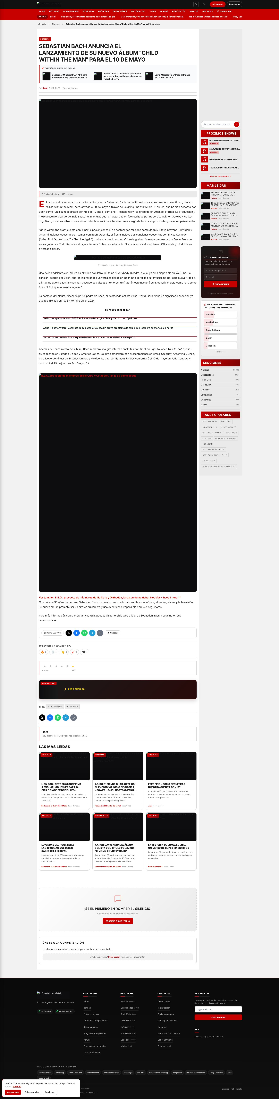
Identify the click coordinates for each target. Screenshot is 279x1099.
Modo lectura (54, 633)
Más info (17, 1086)
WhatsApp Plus (210, 427)
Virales (193, 11)
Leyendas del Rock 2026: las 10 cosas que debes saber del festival (57, 847)
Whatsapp (226, 422)
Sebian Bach (72, 707)
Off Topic (207, 11)
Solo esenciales (32, 1092)
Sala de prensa (91, 1027)
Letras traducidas (92, 1052)
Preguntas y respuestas (95, 1033)
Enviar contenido (166, 1014)
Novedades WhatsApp (225, 438)
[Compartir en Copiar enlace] (100, 633)
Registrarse (234, 4)
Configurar (50, 1092)
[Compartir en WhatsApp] (84, 633)
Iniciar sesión (164, 1008)
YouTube (207, 438)
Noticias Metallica (212, 433)
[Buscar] (203, 4)
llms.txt (239, 1089)
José (45, 88)
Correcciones (91, 1093)
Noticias (54, 11)
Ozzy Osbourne (210, 455)
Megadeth (208, 444)
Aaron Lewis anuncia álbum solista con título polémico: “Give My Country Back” (114, 847)
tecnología (231, 433)
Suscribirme (222, 284)
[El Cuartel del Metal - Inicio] (49, 4)
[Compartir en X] (69, 633)
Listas (152, 11)
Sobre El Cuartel (165, 1040)
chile (224, 455)
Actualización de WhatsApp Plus (219, 466)
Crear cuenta (164, 1001)
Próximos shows (91, 1014)
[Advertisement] (220, 76)
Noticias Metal (55, 707)
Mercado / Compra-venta (96, 1020)
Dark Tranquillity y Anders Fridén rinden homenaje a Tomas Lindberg (139, 17)
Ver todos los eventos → (220, 176)
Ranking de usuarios (167, 1020)
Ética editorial (164, 1046)
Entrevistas (120, 11)
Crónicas (103, 11)
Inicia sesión (114, 957)
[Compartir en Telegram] (92, 633)
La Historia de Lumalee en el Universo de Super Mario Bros (168, 846)
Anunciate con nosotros (169, 1033)
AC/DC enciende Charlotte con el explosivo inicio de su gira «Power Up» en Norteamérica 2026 (115, 787)
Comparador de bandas (95, 1046)
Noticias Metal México (214, 450)
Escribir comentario (118, 921)
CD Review (88, 11)
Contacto (162, 1027)
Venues (87, 1040)
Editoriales (138, 11)
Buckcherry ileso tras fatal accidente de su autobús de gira (75, 17)
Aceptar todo (13, 1092)
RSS (232, 1089)
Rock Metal (128, 1014)
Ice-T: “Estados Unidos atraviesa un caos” (195, 17)
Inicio (42, 11)
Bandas (164, 11)
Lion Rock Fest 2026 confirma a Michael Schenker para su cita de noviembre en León (61, 786)
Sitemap (225, 1089)
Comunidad (226, 11)
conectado (73, 949)
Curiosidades (71, 11)
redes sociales (228, 427)
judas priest (209, 461)
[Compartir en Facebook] (76, 633)
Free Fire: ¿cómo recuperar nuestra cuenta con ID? (166, 785)
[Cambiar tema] (196, 4)
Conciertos (178, 11)
